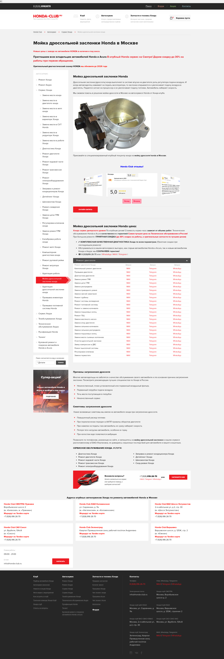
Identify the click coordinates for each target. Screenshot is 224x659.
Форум (161, 6)
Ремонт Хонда (45, 79)
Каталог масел (97, 585)
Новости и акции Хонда (42, 589)
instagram (131, 652)
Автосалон (96, 604)
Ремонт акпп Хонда (51, 247)
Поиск (149, 6)
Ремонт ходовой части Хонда (52, 163)
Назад (126, 201)
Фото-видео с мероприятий (43, 593)
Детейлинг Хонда (50, 196)
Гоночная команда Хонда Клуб (45, 600)
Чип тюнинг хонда (99, 593)
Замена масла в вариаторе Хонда (50, 118)
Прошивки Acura (98, 597)
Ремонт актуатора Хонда (50, 267)
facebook (141, 652)
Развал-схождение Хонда (51, 208)
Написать (60, 561)
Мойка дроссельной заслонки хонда (51, 280)
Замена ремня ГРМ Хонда (51, 232)
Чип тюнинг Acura (99, 600)
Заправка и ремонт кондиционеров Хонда (53, 190)
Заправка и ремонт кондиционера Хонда (155, 454)
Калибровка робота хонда (51, 240)
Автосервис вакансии (41, 585)
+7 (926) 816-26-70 (12, 516)
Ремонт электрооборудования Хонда (53, 181)
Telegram (123, 254)
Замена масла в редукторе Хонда (50, 134)
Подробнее (51, 397)
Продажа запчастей (99, 581)
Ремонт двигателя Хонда (50, 155)
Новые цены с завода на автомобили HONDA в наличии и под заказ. (66, 51)
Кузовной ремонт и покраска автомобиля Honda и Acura (48, 345)
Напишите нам (178, 477)
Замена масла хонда (51, 95)
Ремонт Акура (44, 85)
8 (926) (42, 6)
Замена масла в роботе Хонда (53, 142)
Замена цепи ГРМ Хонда (50, 216)
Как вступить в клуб (40, 597)
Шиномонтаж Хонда (51, 202)
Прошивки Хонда (98, 589)
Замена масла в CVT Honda (52, 126)
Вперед (137, 201)
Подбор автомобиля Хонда (43, 581)
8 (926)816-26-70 (89, 254)
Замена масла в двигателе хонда (50, 102)
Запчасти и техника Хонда (105, 576)
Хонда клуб (37, 604)
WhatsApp (107, 254)
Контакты (186, 6)
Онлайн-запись (85, 210)
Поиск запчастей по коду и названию (50, 358)
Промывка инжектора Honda (52, 299)
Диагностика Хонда (51, 148)
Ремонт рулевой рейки (53, 260)
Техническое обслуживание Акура (48, 325)
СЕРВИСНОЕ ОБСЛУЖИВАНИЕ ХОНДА (92, 448)
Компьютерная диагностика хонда (51, 253)
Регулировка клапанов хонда (53, 224)
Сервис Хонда (45, 90)
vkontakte (136, 653)
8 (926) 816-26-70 (137, 584)
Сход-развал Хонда (145, 463)
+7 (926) (148, 476)
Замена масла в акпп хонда (52, 110)
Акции (173, 6)
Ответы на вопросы (40, 608)
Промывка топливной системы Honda (52, 307)
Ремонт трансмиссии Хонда (52, 171)
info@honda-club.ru (13, 563)
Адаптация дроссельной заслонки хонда (53, 289)
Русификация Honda (48, 332)
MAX (115, 254)
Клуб (35, 576)
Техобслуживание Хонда (50, 318)
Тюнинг (42, 337)
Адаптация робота (51, 273)
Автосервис (68, 576)
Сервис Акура (45, 313)
